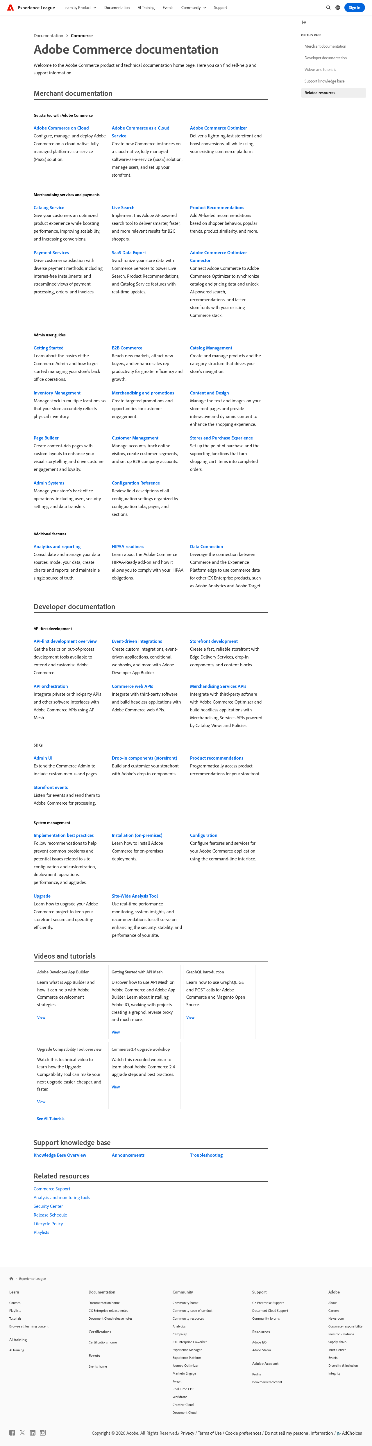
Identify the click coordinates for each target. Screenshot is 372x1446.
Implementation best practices (64, 835)
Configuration (203, 835)
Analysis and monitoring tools (62, 1197)
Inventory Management (57, 393)
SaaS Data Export (129, 252)
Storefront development (214, 641)
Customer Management (135, 438)
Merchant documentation (325, 46)
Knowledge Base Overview (60, 1155)
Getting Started (49, 348)
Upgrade (42, 896)
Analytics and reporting (57, 546)
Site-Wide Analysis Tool (135, 896)
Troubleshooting (206, 1155)
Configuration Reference (136, 483)
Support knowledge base (325, 81)
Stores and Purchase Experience (221, 438)
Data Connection (206, 546)
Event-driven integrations (137, 641)
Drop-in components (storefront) (144, 758)
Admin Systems (49, 483)
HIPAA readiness (128, 546)
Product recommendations (216, 758)
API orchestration (51, 686)
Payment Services (51, 252)
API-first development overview (65, 641)
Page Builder (46, 438)
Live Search (123, 207)
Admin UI (43, 758)
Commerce (82, 35)
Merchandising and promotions (143, 393)
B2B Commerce (127, 348)
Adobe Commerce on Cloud (61, 128)
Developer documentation (326, 57)
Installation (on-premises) (137, 835)
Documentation (48, 35)
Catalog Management (211, 348)
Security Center (48, 1206)
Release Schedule (50, 1215)
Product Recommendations (217, 207)
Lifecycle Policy (48, 1223)
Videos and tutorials (320, 69)
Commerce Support (52, 1189)
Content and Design (209, 393)
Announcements (128, 1155)
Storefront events (51, 787)
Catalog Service (49, 207)
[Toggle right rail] (304, 22)
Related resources (320, 92)
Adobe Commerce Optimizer (218, 128)
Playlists (41, 1232)
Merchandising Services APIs (218, 686)
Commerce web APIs (132, 686)
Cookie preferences (243, 1433)
